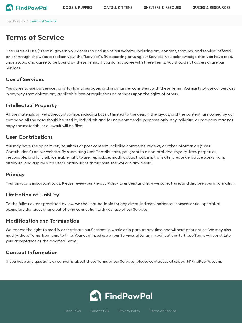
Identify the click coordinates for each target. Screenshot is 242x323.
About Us (73, 311)
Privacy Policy (129, 311)
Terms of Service (163, 311)
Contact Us (99, 311)
